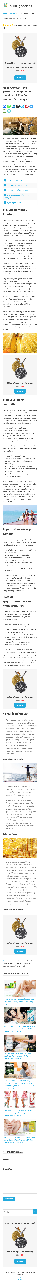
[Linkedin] (13, 106)
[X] (18, 106)
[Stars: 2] (6, 25)
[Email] (4, 111)
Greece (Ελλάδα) (9, 13)
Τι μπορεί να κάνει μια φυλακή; (19, 190)
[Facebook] (4, 106)
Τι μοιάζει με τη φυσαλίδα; (17, 185)
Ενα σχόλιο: (8, 1169)
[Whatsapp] (9, 106)
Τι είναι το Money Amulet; (17, 180)
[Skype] (22, 106)
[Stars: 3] (8, 25)
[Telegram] (31, 106)
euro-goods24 (21, 6)
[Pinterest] (27, 106)
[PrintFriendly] (9, 111)
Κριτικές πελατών (14, 202)
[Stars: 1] (3, 25)
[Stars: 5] (12, 25)
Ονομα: (6, 1159)
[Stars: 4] (10, 25)
